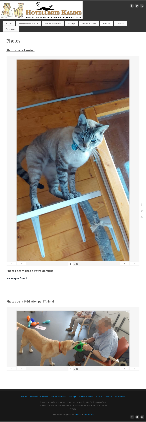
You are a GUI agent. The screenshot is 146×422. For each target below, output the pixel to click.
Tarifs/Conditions (53, 23)
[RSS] (142, 6)
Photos (106, 23)
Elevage (71, 23)
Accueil (9, 23)
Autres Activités (89, 23)
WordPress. (89, 414)
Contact (120, 23)
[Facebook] (132, 6)
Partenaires (11, 29)
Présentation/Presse (28, 23)
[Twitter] (137, 6)
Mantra (78, 414)
